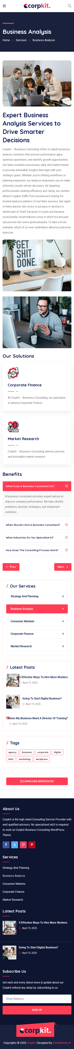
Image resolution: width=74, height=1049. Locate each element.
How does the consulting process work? (32, 550)
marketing (24, 759)
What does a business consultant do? (30, 486)
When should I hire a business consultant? (33, 524)
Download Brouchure (38, 781)
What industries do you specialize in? (29, 537)
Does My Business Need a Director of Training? (38, 718)
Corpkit (31, 1042)
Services (21, 40)
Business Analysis (22, 608)
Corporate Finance (22, 633)
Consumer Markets (22, 621)
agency (12, 752)
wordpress (42, 759)
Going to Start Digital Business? (42, 698)
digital (57, 752)
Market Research (21, 646)
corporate (43, 752)
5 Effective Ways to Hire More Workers (43, 677)
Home (6, 40)
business (27, 752)
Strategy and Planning (24, 596)
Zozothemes (62, 1042)
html (10, 759)
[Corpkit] (37, 6)
